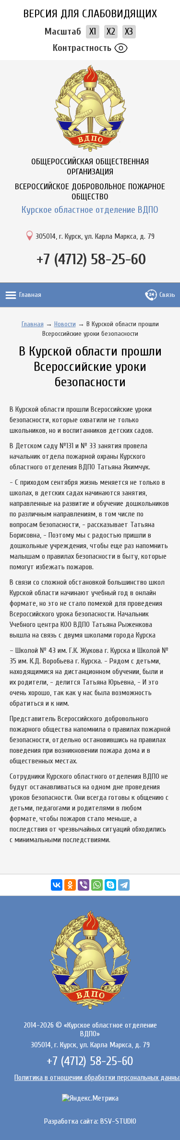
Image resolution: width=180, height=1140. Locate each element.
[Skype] (110, 885)
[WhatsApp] (97, 885)
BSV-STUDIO (118, 1121)
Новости (65, 324)
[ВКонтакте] (56, 885)
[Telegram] (124, 885)
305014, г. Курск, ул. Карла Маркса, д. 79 (95, 236)
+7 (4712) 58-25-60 (91, 259)
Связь (167, 295)
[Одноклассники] (70, 885)
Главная (30, 295)
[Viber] (83, 885)
